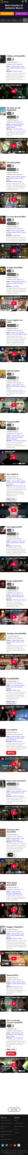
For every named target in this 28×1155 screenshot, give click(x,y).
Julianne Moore (16, 66)
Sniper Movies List (5, 1120)
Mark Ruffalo (18, 125)
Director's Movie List (19, 1126)
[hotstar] (12, 500)
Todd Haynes (17, 235)
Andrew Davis (17, 546)
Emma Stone (15, 332)
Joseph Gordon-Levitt (19, 486)
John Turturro (15, 840)
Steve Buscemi (17, 642)
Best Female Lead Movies (5, 1127)
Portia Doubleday (11, 739)
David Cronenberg (18, 796)
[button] (12, 62)
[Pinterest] (11, 1145)
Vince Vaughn (10, 1036)
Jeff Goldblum (19, 1034)
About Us (16, 1132)
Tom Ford (16, 286)
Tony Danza (9, 484)
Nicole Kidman (16, 176)
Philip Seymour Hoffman (14, 438)
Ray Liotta (14, 687)
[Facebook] (3, 1145)
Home (6, 2)
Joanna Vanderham (16, 895)
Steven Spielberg (18, 1038)
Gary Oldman (15, 685)
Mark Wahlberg (16, 596)
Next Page (14, 1109)
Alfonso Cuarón (17, 71)
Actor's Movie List (18, 1123)
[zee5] (12, 856)
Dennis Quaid (15, 230)
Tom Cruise (15, 437)
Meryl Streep (14, 178)
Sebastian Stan (17, 983)
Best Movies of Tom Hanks (6, 1135)
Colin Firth (14, 283)
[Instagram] (19, 1145)
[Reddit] (15, 1145)
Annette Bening (16, 124)
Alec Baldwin (16, 386)
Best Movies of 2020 (6, 1123)
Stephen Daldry (17, 181)
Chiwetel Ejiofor (15, 68)
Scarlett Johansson (20, 482)
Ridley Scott (16, 690)
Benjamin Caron (17, 987)
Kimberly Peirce (17, 741)
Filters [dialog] (25, 20)
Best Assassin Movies (6, 1139)
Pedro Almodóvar (18, 842)
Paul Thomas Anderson (19, 440)
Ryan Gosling (22, 334)
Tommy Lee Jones (17, 541)
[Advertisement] (14, 37)
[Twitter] (7, 1145)
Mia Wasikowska (16, 793)
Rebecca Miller (17, 938)
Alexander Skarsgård (12, 893)
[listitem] (7, 14)
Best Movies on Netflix (6, 1131)
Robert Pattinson (16, 791)
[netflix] (12, 754)
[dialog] (10, 59)
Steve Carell (14, 334)
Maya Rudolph (15, 935)
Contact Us (17, 1129)
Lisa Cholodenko (18, 129)
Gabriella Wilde (19, 738)
